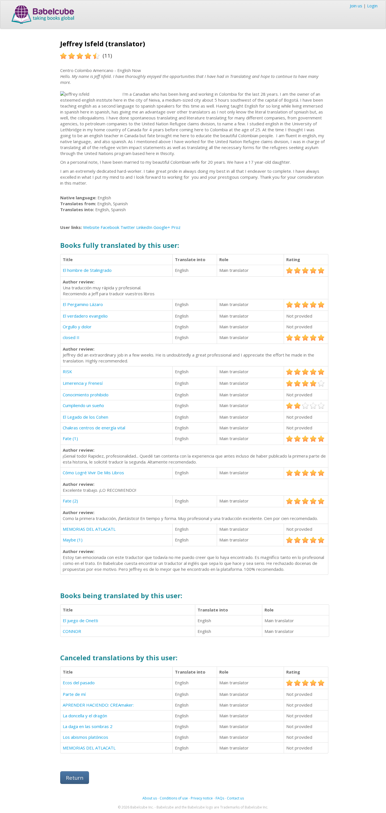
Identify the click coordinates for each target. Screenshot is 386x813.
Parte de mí (74, 694)
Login (372, 5)
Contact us (235, 798)
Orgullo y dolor (77, 326)
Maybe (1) (73, 540)
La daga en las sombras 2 (87, 726)
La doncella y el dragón (85, 715)
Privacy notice (202, 798)
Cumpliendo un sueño (83, 405)
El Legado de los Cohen (85, 417)
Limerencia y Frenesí (83, 383)
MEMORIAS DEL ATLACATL (89, 529)
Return (74, 777)
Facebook (110, 227)
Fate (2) (70, 501)
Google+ (161, 227)
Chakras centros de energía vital (94, 427)
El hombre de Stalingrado (87, 270)
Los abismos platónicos (85, 737)
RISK (67, 371)
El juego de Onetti (80, 620)
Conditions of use (174, 798)
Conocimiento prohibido (86, 394)
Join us (356, 5)
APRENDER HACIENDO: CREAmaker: (98, 705)
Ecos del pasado (79, 682)
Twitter (127, 227)
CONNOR (72, 631)
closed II (71, 337)
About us (149, 798)
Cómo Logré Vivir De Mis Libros (93, 472)
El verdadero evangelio (85, 316)
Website (91, 227)
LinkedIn (144, 227)
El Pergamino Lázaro (83, 304)
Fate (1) (70, 438)
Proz (176, 227)
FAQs (220, 798)
